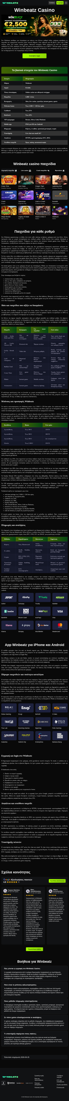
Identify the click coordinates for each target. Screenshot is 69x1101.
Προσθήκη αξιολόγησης (57, 881)
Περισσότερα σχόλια (34, 949)
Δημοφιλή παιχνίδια (7, 170)
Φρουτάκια (58, 170)
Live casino (24, 170)
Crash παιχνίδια (41, 170)
